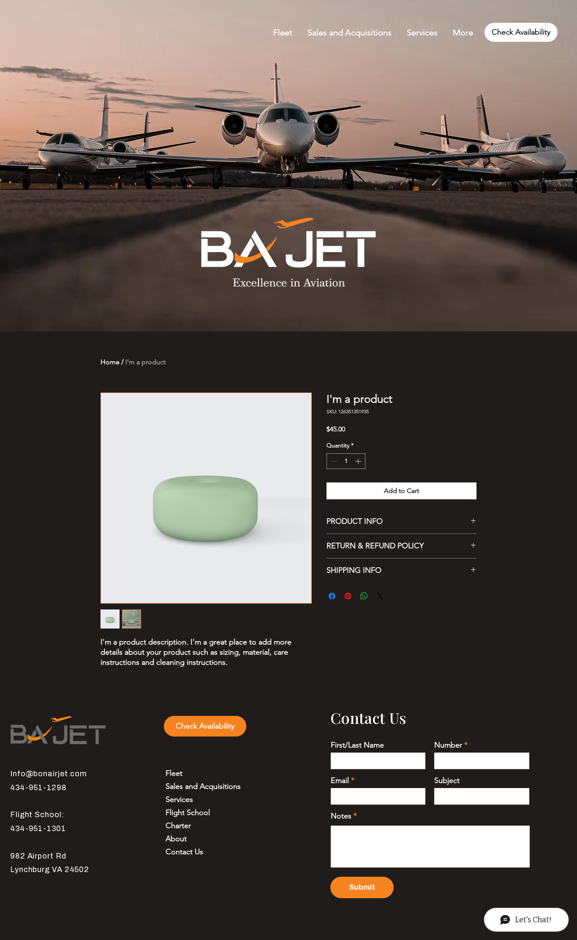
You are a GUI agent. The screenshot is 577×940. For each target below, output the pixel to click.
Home (110, 362)
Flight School (188, 812)
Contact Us (184, 851)
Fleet (174, 773)
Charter (178, 825)
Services (179, 799)
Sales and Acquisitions (203, 786)
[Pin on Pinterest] (348, 596)
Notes (341, 816)
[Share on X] (380, 596)
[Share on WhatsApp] (364, 596)
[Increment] (359, 461)
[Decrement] (333, 461)
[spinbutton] (346, 461)
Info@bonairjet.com (48, 773)
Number (448, 745)
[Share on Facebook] (332, 596)
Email (340, 780)
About (176, 838)
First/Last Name (357, 745)
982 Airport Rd (38, 856)
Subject (447, 780)
